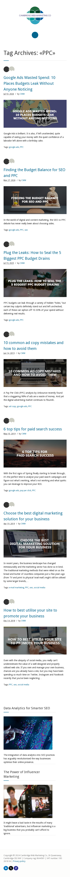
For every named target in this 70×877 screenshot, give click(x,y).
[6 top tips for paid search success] (35, 454)
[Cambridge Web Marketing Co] (35, 18)
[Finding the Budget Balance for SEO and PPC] (35, 200)
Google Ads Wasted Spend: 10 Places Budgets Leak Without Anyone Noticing (29, 83)
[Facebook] (16, 868)
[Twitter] (11, 868)
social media (39, 587)
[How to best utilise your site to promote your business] (35, 641)
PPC (22, 147)
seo (26, 230)
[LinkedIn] (6, 868)
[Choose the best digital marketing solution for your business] (35, 543)
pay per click (25, 490)
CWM (22, 94)
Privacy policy (19, 861)
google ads (14, 147)
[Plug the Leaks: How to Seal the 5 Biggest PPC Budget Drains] (35, 283)
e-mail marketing (16, 587)
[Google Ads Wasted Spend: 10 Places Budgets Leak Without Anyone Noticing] (35, 114)
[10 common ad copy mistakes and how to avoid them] (35, 373)
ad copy (12, 406)
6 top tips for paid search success (33, 429)
